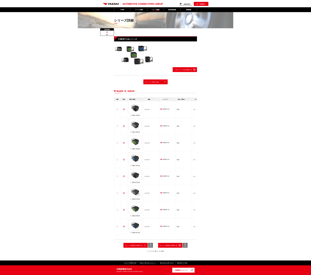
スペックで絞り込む (152, 82)
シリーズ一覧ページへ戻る (156, 251)
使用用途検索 (172, 9)
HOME (122, 9)
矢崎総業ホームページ (181, 270)
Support (202, 4)
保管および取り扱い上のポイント (148, 263)
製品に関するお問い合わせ (167, 263)
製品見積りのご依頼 (182, 263)
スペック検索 (139, 9)
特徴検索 (188, 9)
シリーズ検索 (155, 9)
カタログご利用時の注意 (130, 263)
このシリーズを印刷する (183, 70)
